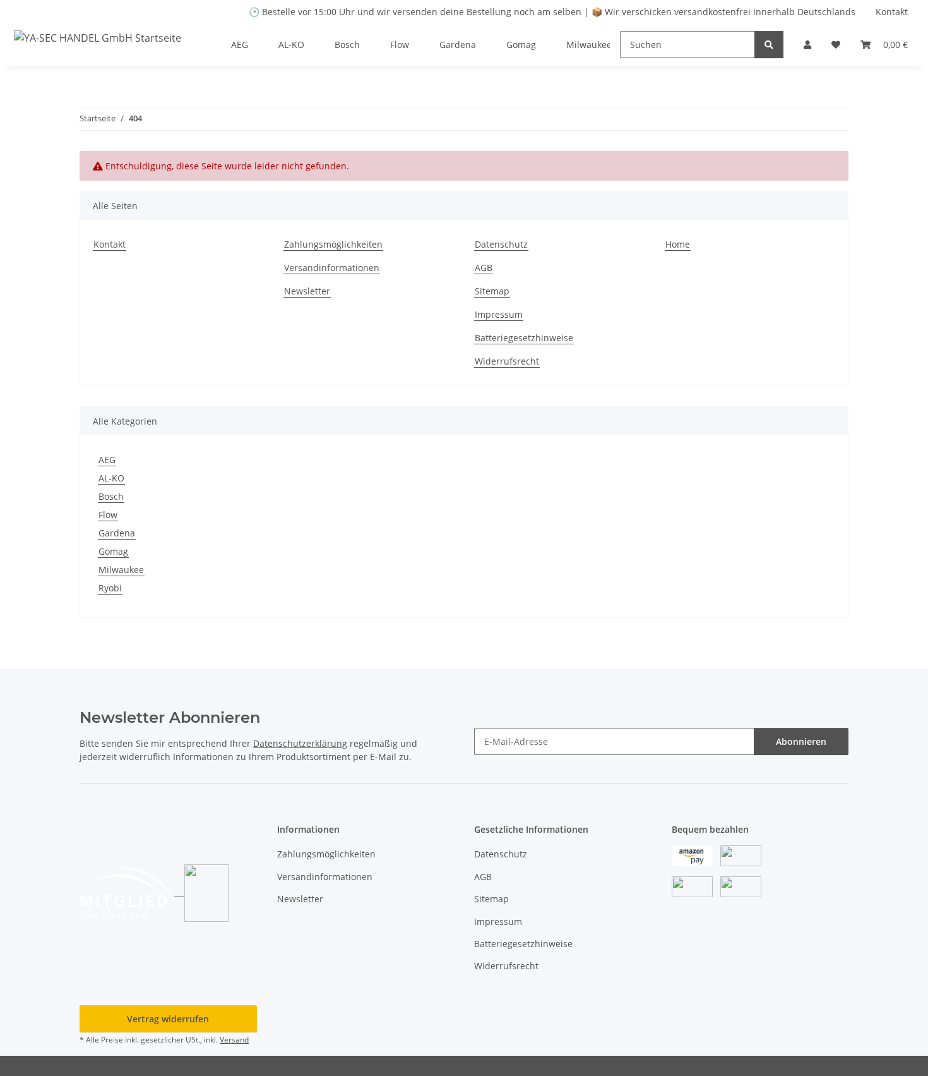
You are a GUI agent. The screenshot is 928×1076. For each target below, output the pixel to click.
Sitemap (492, 291)
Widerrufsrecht (507, 361)
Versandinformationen (331, 268)
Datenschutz (501, 244)
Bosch (111, 496)
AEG (107, 460)
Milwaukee (121, 570)
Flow (107, 515)
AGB (483, 268)
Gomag (113, 551)
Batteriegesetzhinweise (524, 338)
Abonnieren (801, 741)
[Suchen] (768, 44)
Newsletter (307, 291)
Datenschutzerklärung (300, 743)
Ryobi (110, 588)
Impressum (499, 314)
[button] (807, 44)
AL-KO (111, 478)
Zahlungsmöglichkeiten (333, 244)
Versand (234, 1039)
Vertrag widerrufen (168, 1019)
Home (677, 244)
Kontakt (892, 12)
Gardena (116, 533)
